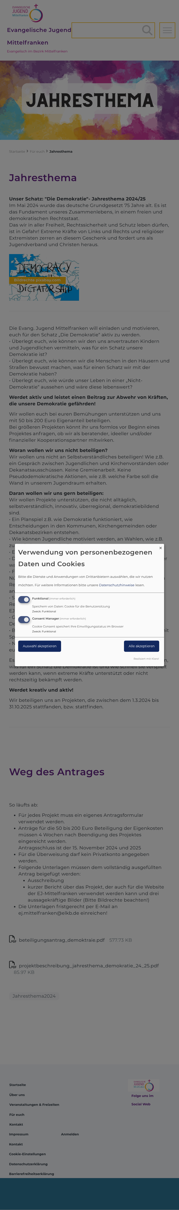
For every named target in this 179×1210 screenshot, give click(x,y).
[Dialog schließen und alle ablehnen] (160, 547)
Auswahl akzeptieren (39, 646)
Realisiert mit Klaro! (146, 658)
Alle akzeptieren (142, 646)
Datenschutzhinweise (116, 585)
